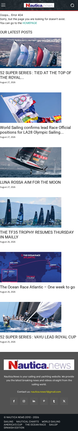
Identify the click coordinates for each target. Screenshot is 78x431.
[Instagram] (24, 401)
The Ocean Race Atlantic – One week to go (37, 287)
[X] (64, 401)
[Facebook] (13, 401)
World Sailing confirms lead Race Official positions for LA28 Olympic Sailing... (35, 130)
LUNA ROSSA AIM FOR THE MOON (30, 182)
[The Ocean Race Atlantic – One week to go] (39, 267)
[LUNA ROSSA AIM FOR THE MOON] (39, 162)
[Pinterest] (44, 401)
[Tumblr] (54, 401)
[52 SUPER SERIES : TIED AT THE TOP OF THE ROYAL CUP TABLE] (39, 53)
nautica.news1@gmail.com (46, 391)
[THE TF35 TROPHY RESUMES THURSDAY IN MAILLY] (39, 212)
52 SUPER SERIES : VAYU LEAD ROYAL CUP (38, 337)
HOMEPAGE (30, 23)
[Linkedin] (34, 401)
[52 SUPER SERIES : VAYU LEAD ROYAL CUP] (39, 317)
